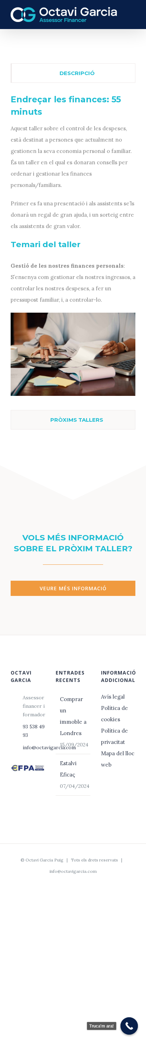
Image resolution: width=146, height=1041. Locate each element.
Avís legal (113, 696)
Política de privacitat (114, 736)
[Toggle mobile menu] (132, 14)
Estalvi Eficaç (68, 769)
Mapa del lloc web (117, 759)
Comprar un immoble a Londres (73, 716)
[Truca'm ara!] (129, 1026)
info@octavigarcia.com (34, 747)
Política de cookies (114, 714)
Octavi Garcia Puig (44, 860)
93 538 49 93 (34, 730)
